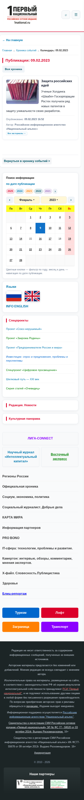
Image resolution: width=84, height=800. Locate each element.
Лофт (59, 613)
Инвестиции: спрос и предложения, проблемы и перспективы (37, 358)
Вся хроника (13, 69)
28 (20, 260)
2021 (48, 191)
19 (69, 238)
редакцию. (32, 706)
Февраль (25, 200)
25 (59, 249)
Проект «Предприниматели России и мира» (34, 347)
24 (50, 249)
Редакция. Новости (22, 405)
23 (40, 249)
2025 (10, 191)
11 (60, 228)
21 (20, 249)
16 (40, 238)
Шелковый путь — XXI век (22, 379)
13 (11, 238)
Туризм (21, 613)
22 (30, 249)
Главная (7, 50)
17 (50, 238)
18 (59, 238)
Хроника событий (26, 50)
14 (20, 238)
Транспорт (60, 627)
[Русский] (14, 296)
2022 (38, 191)
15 (30, 238)
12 (69, 228)
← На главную (12, 40)
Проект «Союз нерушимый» (24, 328)
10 (50, 228)
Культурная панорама (24, 418)
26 (69, 249)
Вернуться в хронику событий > (27, 161)
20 (11, 249)
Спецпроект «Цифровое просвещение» (31, 370)
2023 (29, 191)
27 (11, 260)
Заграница (21, 627)
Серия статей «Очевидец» (23, 388)
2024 (19, 191)
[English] (32, 296)
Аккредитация (42, 752)
